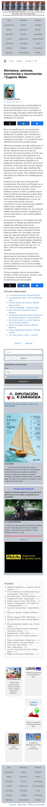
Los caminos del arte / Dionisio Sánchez (24, 295)
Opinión (38, 29)
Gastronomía (23, 39)
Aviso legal (22, 804)
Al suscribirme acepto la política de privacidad (23, 377)
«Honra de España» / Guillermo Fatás (24, 307)
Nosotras (9, 48)
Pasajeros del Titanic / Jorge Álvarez (23, 598)
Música (9, 29)
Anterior (18, 343)
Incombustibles (23, 52)
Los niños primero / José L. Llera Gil (23, 335)
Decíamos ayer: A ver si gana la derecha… (24, 636)
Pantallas (38, 20)
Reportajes (23, 43)
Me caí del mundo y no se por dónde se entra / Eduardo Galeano (24, 321)
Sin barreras (38, 48)
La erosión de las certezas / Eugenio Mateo (24, 609)
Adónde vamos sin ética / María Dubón (24, 601)
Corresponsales (37, 39)
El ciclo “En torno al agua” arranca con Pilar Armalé (21, 405)
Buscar (23, 358)
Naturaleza (23, 20)
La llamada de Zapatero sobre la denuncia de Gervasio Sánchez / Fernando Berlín (25, 316)
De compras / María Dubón (19, 644)
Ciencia (9, 39)
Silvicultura (9, 34)
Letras (38, 43)
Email (7, 368)
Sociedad (38, 25)
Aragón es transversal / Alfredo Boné (23, 654)
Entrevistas (9, 43)
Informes (23, 34)
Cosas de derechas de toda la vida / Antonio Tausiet (23, 625)
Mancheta (9, 52)
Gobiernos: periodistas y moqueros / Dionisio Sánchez (23, 588)
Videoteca (23, 48)
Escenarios (23, 29)
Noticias (23, 25)
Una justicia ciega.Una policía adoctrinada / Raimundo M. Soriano (23, 629)
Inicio (9, 20)
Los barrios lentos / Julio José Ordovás (24, 596)
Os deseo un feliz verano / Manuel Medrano (24, 620)
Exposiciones (9, 25)
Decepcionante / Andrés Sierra (21, 633)
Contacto (12, 804)
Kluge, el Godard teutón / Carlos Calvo (23, 640)
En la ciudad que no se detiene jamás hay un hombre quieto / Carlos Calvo (23, 592)
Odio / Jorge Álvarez (17, 647)
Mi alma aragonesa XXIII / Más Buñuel (24, 617)
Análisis (38, 52)
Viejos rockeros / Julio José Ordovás (23, 642)
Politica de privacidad (36, 804)
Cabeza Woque (33, 703)
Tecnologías (38, 34)
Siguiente (28, 343)
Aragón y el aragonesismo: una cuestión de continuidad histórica (23, 604)
